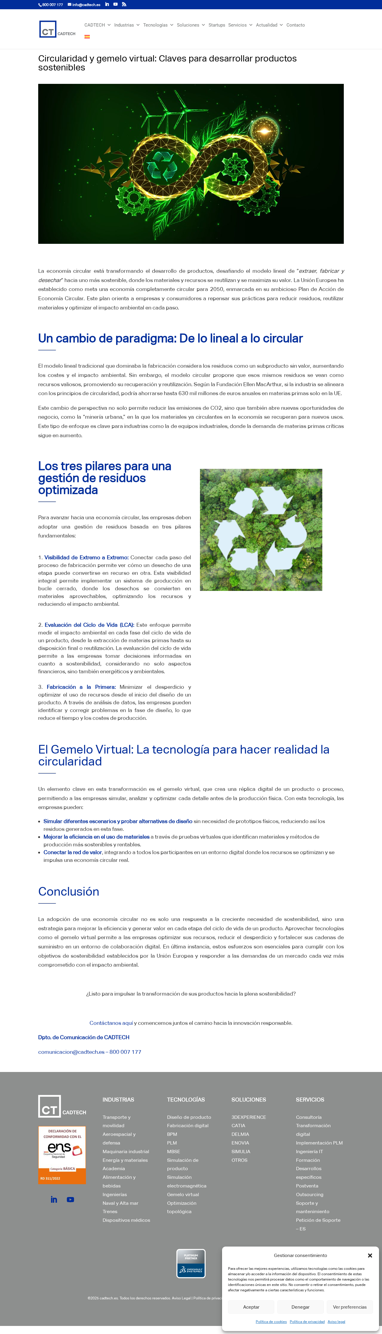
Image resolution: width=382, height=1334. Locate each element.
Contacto (295, 25)
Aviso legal (336, 1322)
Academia (114, 1168)
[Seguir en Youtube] (70, 1200)
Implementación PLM (319, 1143)
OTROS (239, 1160)
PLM (172, 1143)
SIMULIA (241, 1151)
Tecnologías (155, 25)
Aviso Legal (181, 1298)
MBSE (173, 1151)
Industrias (124, 25)
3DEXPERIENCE (249, 1117)
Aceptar (251, 1307)
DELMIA (240, 1134)
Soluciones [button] (188, 25)
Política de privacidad (307, 1322)
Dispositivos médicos (126, 1220)
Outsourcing (310, 1194)
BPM (172, 1134)
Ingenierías (115, 1194)
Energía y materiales (125, 1160)
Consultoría (309, 1117)
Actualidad (266, 25)
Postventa (307, 1186)
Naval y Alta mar (120, 1203)
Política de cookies (271, 1322)
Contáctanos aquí (111, 1023)
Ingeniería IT (309, 1151)
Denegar (300, 1307)
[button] (370, 1255)
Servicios (237, 25)
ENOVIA (240, 1143)
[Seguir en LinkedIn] (54, 1200)
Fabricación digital (188, 1125)
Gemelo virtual (183, 1194)
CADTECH (94, 25)
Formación (308, 1160)
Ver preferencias (350, 1307)
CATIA (238, 1125)
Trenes (110, 1211)
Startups (217, 25)
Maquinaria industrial (126, 1151)
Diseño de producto (189, 1117)
